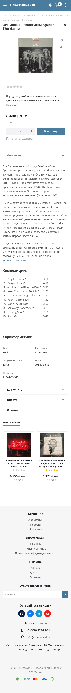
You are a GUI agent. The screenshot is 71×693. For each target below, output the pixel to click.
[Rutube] (21, 613)
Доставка (35, 572)
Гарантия (35, 577)
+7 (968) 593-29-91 (38, 630)
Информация (35, 538)
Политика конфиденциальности (35, 553)
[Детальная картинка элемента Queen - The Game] (35, 55)
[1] (8, 86)
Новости (35, 524)
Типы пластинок (35, 548)
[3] (14, 86)
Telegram (39, 613)
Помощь (35, 543)
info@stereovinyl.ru (14, 260)
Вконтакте (30, 613)
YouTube (47, 613)
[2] (11, 86)
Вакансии (35, 529)
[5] (21, 86)
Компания (35, 514)
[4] (17, 86)
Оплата (35, 567)
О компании (35, 519)
